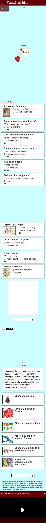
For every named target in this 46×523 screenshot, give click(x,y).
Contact (11, 493)
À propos (4, 493)
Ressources (26, 493)
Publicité (18, 493)
